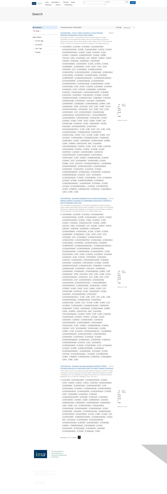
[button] (56, 2)
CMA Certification (72, 473)
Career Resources (72, 479)
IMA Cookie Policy (106, 471)
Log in (133, 2)
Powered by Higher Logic (109, 490)
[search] (84, 2)
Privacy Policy (105, 476)
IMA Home (70, 471)
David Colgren (124, 105)
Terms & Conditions (106, 473)
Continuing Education (73, 476)
